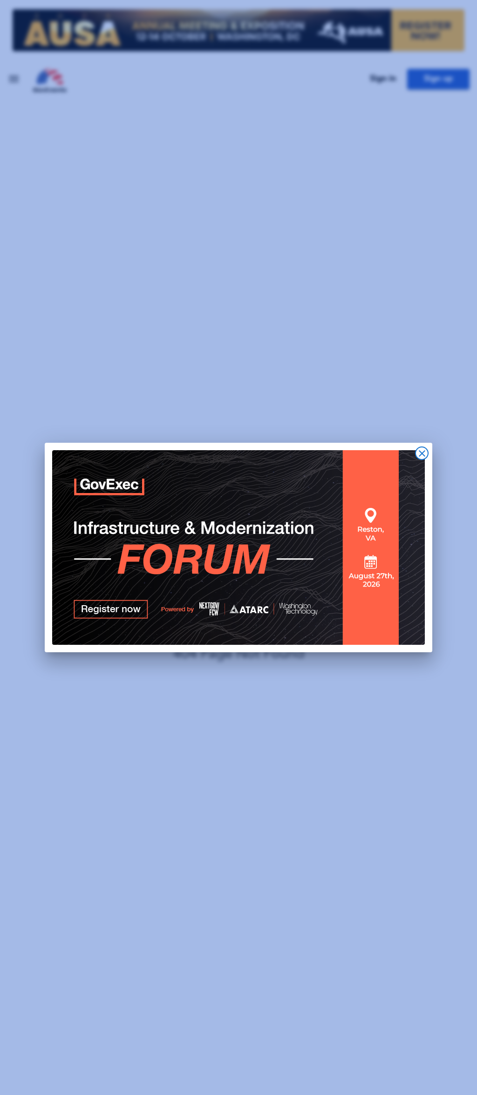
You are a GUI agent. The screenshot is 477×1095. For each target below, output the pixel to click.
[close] (422, 453)
